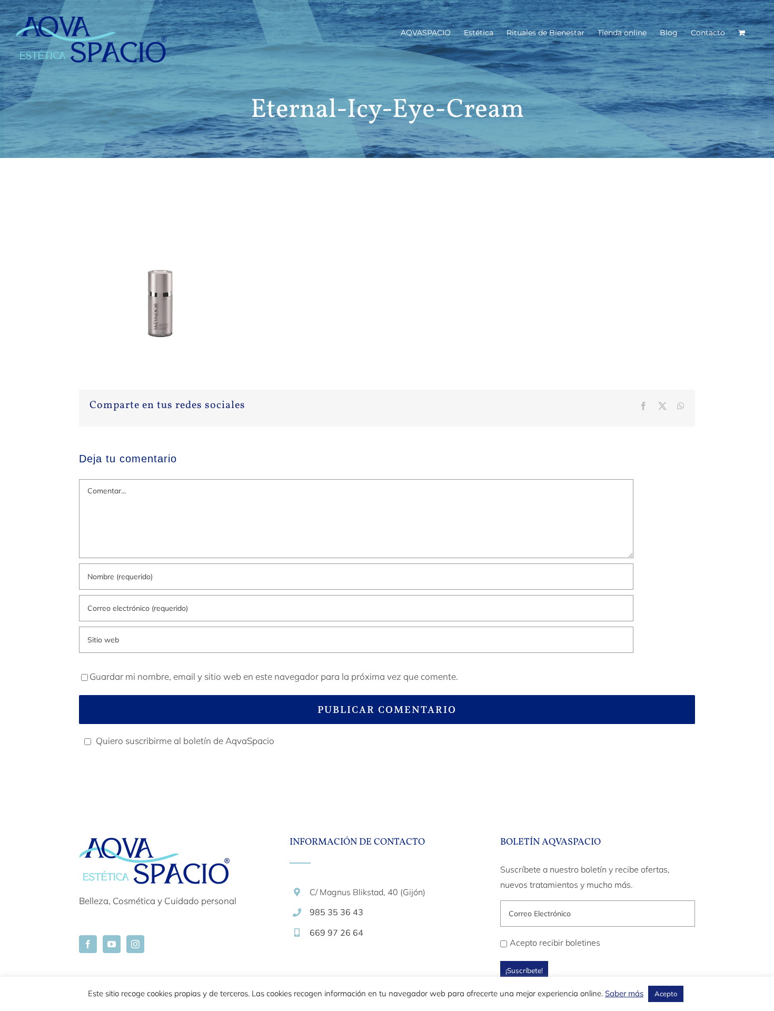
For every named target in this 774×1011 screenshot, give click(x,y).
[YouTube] (112, 944)
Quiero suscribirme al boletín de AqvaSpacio (185, 740)
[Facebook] (88, 944)
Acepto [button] (665, 993)
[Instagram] (135, 944)
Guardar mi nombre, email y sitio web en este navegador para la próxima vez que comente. (274, 676)
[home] (154, 845)
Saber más (624, 993)
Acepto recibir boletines (555, 942)
